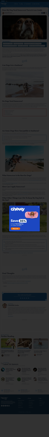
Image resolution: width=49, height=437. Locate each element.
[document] (24, 218)
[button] (38, 207)
